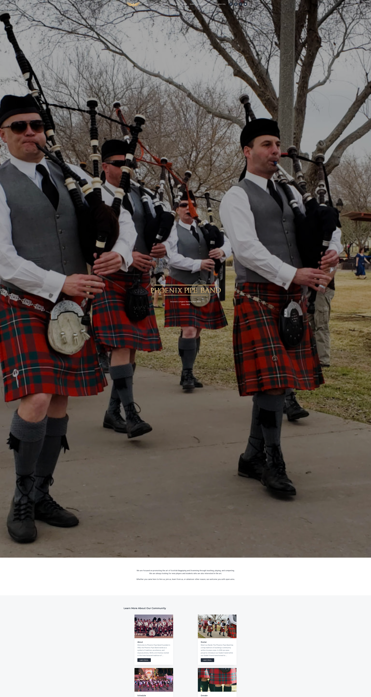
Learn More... (145, 660)
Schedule (141, 695)
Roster (204, 642)
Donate (204, 695)
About (140, 642)
